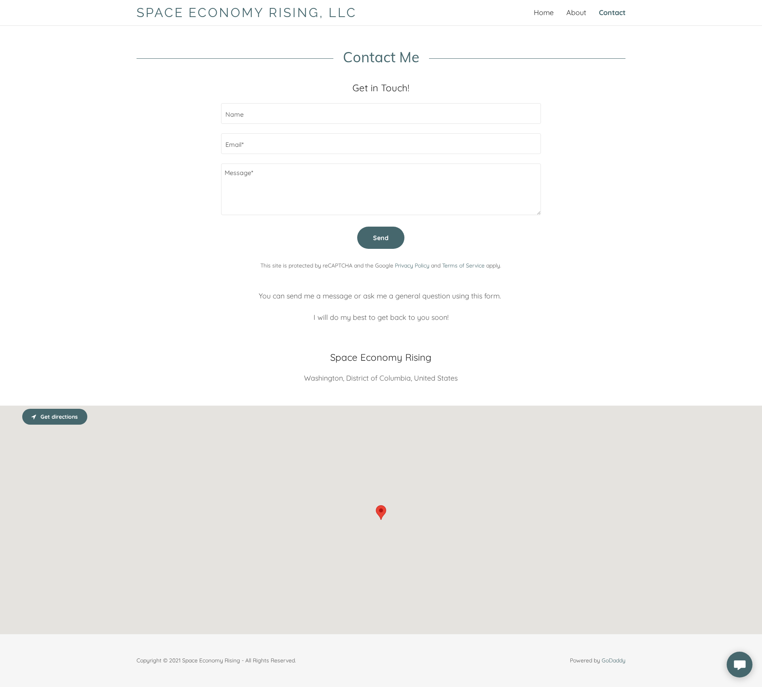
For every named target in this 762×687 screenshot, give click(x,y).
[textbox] (381, 113)
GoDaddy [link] (613, 660)
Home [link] (544, 12)
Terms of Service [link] (463, 265)
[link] (259, 14)
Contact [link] (612, 12)
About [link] (576, 12)
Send (381, 238)
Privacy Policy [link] (412, 265)
